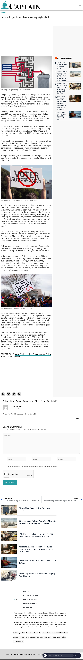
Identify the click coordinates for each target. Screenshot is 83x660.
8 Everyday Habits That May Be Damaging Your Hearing (37, 574)
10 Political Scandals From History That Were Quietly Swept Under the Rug (62, 88)
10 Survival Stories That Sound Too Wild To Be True (61, 116)
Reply (78, 418)
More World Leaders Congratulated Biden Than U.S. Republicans (26, 355)
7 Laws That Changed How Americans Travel (62, 65)
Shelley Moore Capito (39, 214)
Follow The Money (30, 596)
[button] (80, 5)
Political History (30, 600)
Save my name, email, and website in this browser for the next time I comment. (31, 466)
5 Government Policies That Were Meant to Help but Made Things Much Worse (62, 75)
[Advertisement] (26, 41)
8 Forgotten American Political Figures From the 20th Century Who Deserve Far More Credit (61, 102)
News (3, 12)
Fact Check (27, 608)
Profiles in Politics (31, 604)
